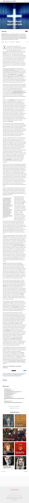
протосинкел (13, 338)
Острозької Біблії (9, 159)
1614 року (19, 356)
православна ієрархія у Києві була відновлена (17, 360)
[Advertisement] (14, 481)
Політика (17, 443)
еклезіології (21, 293)
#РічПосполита (5, 367)
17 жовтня (3, 471)
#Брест (8, 366)
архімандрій (11, 121)
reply (27, 41)
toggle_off (27, 1)
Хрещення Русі (7, 388)
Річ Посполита (16, 27)
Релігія (26, 31)
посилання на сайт (20, 498)
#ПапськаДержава (18, 366)
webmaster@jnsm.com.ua (14, 500)
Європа (15, 406)
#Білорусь (4, 366)
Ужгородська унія (7, 401)
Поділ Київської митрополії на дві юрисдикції (12, 391)
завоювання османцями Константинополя (19, 92)
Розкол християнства (7, 390)
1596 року (17, 306)
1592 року (23, 80)
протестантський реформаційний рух (9, 69)
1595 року (5, 236)
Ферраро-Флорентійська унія (9, 392)
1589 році (4, 194)
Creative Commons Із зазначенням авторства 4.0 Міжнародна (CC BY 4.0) (15, 497)
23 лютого (13, 306)
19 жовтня (25, 471)
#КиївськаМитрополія (12, 366)
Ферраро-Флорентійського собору (19, 244)
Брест (13, 27)
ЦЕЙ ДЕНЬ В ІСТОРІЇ (9, 1)
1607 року (22, 352)
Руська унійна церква (8, 397)
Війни (4, 429)
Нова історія (18, 406)
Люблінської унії (12, 99)
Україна (12, 406)
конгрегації (5, 285)
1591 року (11, 227)
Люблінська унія (7, 395)
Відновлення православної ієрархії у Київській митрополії (14, 398)
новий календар (10, 76)
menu (1, 1)
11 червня (4, 263)
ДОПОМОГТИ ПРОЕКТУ (14, 489)
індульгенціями (20, 75)
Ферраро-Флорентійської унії (18, 90)
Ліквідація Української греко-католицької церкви (12, 402)
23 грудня (16, 281)
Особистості (5, 457)
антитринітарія (7, 330)
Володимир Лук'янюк (18, 495)
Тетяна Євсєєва (3, 31)
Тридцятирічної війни (12, 73)
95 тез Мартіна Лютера (8, 394)
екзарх (18, 338)
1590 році (23, 202)
